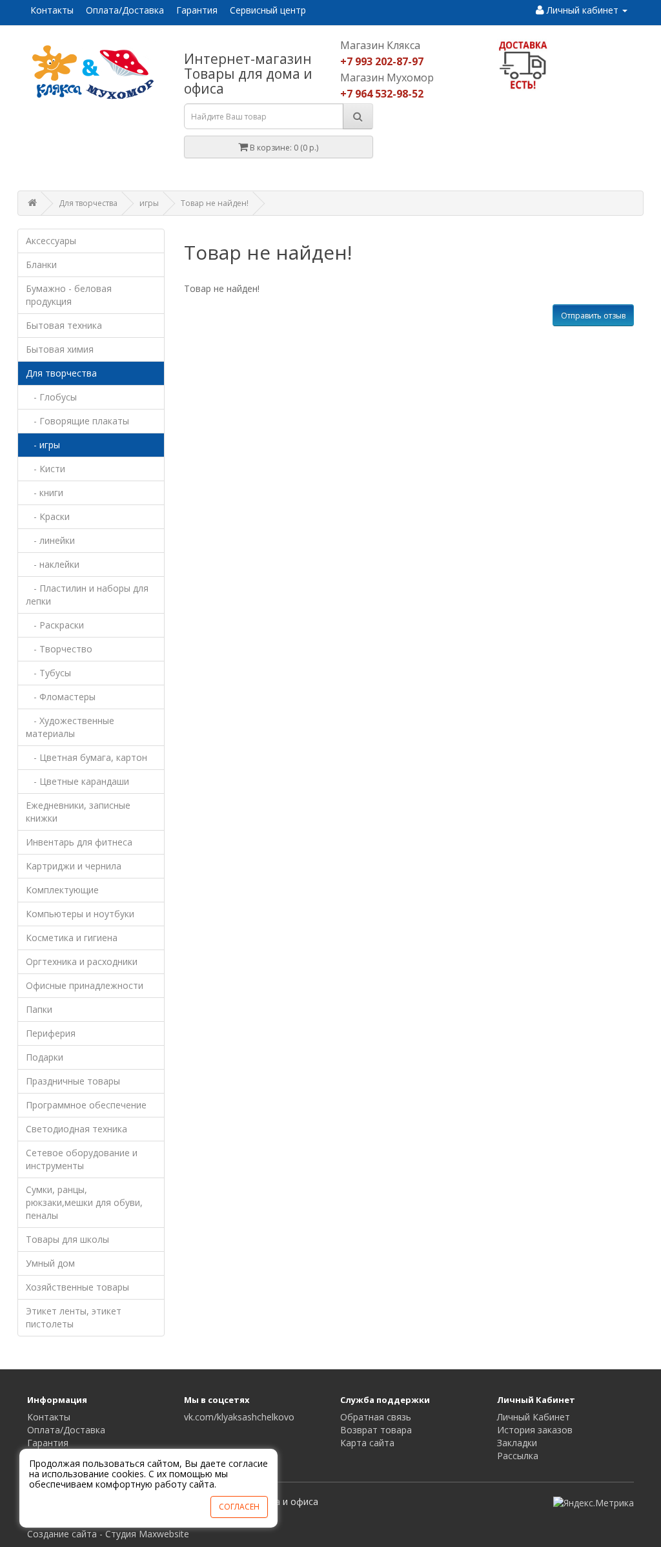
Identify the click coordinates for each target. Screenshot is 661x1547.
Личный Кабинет (533, 1417)
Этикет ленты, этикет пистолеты (73, 1317)
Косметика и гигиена (71, 937)
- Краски (48, 516)
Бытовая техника (64, 325)
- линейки (50, 540)
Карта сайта (367, 1443)
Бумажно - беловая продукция (69, 294)
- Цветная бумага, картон (86, 757)
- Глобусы (51, 397)
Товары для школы (67, 1239)
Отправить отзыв (593, 315)
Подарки (44, 1057)
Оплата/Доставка (125, 10)
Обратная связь (375, 1417)
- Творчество (59, 649)
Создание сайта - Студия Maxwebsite (108, 1534)
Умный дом (50, 1263)
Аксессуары (51, 240)
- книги (44, 492)
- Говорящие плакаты (77, 421)
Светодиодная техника (76, 1129)
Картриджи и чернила (73, 866)
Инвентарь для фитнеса (79, 842)
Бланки (41, 264)
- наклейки (52, 564)
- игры (43, 445)
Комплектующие (62, 890)
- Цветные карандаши (77, 781)
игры (149, 203)
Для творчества (88, 203)
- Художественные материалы (70, 727)
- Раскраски (55, 625)
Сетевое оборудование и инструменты (81, 1159)
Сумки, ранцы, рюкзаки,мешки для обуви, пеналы (84, 1202)
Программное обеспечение (86, 1105)
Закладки (517, 1443)
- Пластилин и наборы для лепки (87, 594)
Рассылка (517, 1455)
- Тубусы (48, 673)
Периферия (51, 1033)
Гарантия (197, 10)
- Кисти (45, 468)
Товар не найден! (215, 203)
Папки (39, 1009)
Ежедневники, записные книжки (78, 811)
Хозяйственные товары (77, 1287)
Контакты (52, 10)
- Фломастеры (61, 696)
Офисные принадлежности (84, 985)
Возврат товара (376, 1430)
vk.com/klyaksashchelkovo (239, 1417)
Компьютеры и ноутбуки (80, 914)
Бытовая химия (60, 349)
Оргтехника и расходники (81, 961)
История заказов (535, 1430)
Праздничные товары (73, 1081)
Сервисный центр (268, 10)
